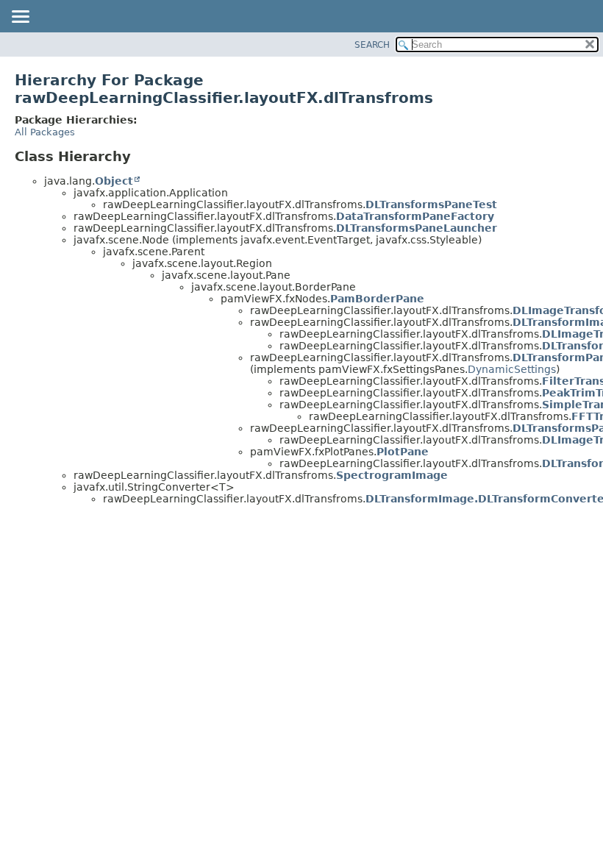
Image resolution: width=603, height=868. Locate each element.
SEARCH (372, 45)
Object (114, 181)
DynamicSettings (512, 369)
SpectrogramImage (392, 475)
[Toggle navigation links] (19, 17)
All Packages (45, 132)
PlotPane (403, 452)
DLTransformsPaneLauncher (416, 228)
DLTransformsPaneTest (431, 204)
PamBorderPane (377, 299)
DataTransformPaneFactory (415, 216)
